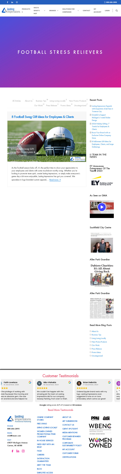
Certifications (69, 457)
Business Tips (41, 100)
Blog (39, 468)
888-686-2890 (111, 2)
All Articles (16, 100)
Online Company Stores (45, 418)
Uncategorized (80, 105)
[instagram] (17, 2)
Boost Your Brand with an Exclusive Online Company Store (101, 135)
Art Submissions (69, 421)
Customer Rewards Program (71, 437)
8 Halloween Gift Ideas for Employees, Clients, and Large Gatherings (103, 144)
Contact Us (68, 424)
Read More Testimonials (60, 410)
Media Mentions (70, 432)
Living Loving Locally (57, 100)
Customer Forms (70, 453)
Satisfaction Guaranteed (43, 459)
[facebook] (7, 2)
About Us (28, 100)
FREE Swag (42, 423)
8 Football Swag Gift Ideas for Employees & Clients (43, 116)
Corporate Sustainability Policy (72, 444)
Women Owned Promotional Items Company (46, 434)
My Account (68, 449)
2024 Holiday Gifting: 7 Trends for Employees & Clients (100, 126)
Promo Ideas (66, 105)
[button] (119, 390)
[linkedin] (12, 2)
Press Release (51, 105)
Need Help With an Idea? (45, 445)
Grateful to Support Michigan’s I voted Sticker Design (101, 117)
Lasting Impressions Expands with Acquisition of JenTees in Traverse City (102, 109)
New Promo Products (77, 100)
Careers (40, 454)
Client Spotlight (70, 428)
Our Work (38, 105)
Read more (54, 179)
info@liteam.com (14, 435)
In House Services (45, 440)
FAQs (39, 450)
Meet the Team (44, 464)
